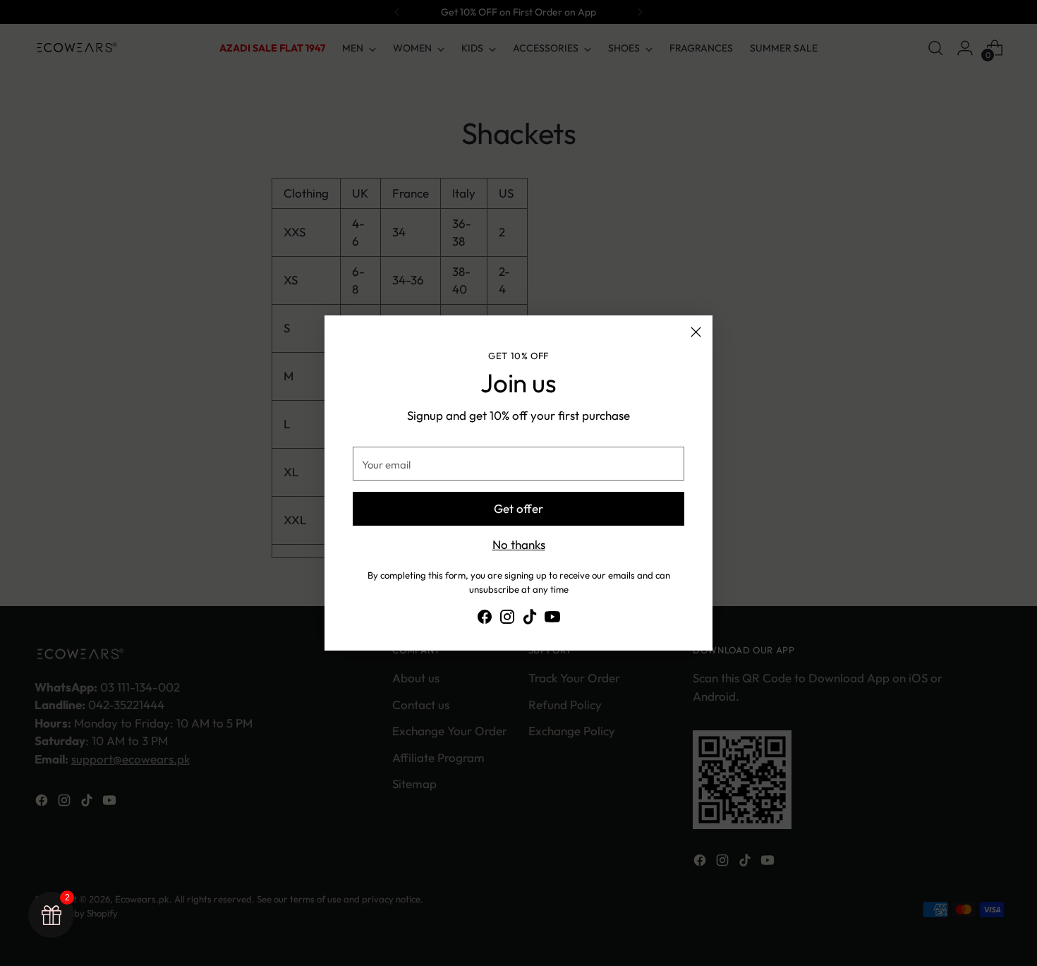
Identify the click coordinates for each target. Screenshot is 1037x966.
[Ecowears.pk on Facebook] (484, 619)
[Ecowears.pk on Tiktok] (529, 619)
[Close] (696, 332)
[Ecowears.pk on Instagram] (507, 619)
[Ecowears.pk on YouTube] (552, 619)
